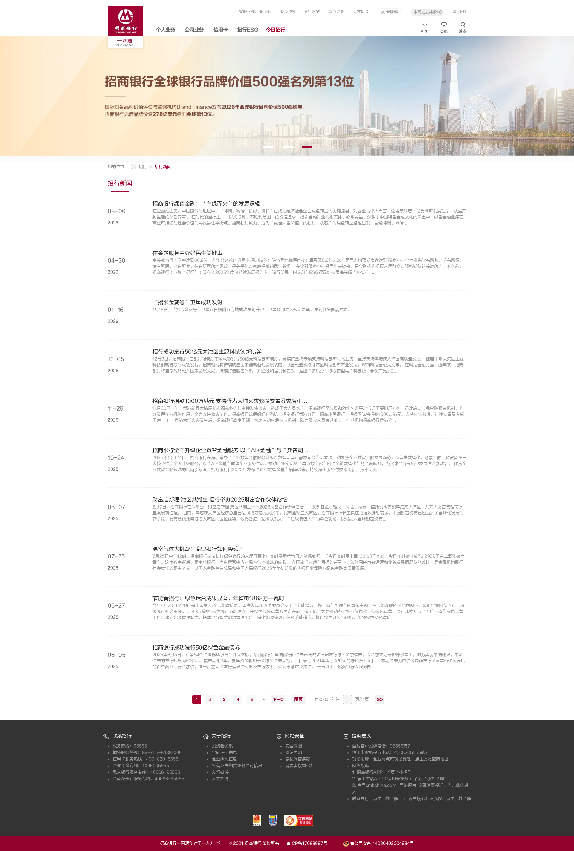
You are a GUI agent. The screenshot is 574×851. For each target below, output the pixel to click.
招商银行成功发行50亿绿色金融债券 (196, 648)
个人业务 (165, 30)
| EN (462, 11)
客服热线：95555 (255, 11)
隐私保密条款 (297, 759)
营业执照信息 (224, 759)
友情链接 (220, 772)
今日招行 (275, 30)
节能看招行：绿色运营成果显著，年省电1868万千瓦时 (218, 598)
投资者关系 (222, 746)
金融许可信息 (224, 752)
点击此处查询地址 (431, 759)
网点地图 (336, 11)
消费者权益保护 (300, 765)
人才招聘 (361, 11)
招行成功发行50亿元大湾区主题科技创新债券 (207, 352)
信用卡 (220, 30)
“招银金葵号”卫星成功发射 (187, 302)
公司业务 (194, 30)
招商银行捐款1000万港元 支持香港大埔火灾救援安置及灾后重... (229, 401)
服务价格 (287, 11)
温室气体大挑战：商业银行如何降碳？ (198, 549)
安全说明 (293, 746)
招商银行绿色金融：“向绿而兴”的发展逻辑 (206, 204)
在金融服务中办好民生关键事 (187, 253)
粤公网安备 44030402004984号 (381, 843)
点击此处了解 (385, 798)
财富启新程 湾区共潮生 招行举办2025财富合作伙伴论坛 (219, 500)
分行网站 (312, 11)
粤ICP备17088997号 (314, 843)
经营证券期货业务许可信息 (237, 765)
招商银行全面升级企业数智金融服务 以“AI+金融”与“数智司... (230, 450)
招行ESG (247, 30)
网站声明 (293, 752)
